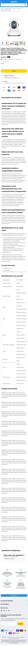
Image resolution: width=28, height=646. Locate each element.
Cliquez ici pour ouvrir (18, 271)
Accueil (2, 8)
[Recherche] (25, 4)
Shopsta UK (11, 643)
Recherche (4, 637)
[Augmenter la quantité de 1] (12, 66)
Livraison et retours (11, 637)
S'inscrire (20, 624)
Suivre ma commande (20, 637)
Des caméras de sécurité (5, 10)
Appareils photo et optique (10, 8)
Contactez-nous (16, 638)
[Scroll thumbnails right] (26, 43)
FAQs (10, 638)
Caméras (18, 8)
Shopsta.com (16, 643)
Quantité (2, 63)
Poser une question (10, 558)
